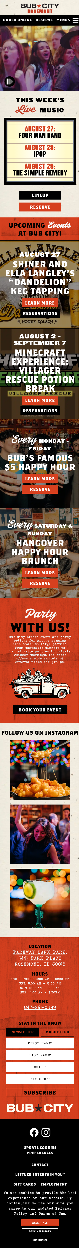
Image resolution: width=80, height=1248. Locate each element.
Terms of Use (52, 1213)
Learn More (40, 302)
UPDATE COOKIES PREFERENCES (40, 1150)
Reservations (40, 313)
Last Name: (40, 1055)
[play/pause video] (9, 81)
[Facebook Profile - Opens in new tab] (34, 1132)
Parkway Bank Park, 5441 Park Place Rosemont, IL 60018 (40, 958)
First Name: (40, 1043)
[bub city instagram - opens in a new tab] (40, 770)
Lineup (40, 195)
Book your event (40, 709)
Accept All (40, 1222)
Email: (40, 1067)
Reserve (44, 20)
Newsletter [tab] (23, 1032)
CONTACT (40, 1165)
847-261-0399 (40, 1007)
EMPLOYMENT (54, 1184)
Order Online (17, 20)
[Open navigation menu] (76, 20)
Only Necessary (40, 1231)
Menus (63, 20)
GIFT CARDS (24, 1184)
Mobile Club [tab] (57, 1032)
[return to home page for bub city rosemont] (40, 4)
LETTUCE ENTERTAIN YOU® (40, 1174)
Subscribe (40, 1092)
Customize (40, 1239)
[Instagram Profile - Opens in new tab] (45, 1132)
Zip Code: (40, 1079)
